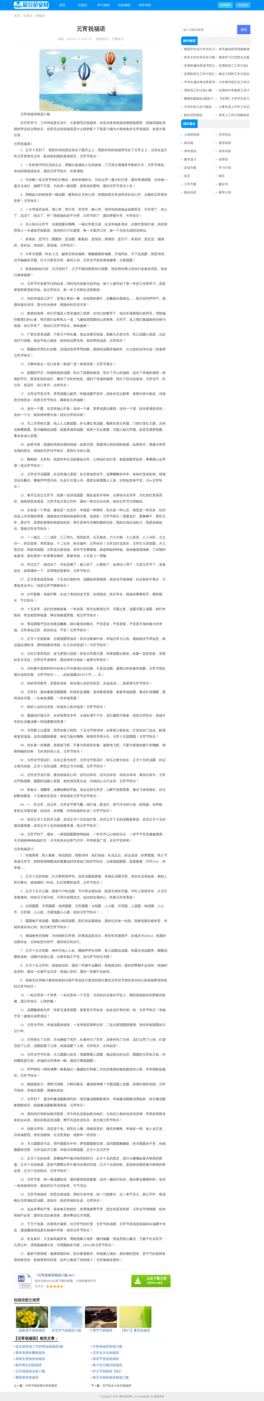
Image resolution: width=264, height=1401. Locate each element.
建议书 (223, 184)
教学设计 (190, 159)
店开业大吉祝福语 (106, 1352)
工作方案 (190, 184)
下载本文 (118, 39)
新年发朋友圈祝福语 (30, 1352)
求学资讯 (190, 151)
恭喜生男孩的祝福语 (30, 1359)
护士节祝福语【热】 (107, 1371)
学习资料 (103, 5)
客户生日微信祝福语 (107, 1365)
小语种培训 (191, 134)
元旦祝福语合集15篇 (30, 1371)
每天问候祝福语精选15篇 (111, 1377)
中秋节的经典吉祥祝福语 (41, 1385)
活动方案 (190, 167)
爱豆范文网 (125, 1396)
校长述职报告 (193, 115)
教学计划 (225, 192)
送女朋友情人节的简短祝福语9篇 (39, 1346)
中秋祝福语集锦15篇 (107, 1346)
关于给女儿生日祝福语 (117, 1385)
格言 (222, 176)
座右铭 (188, 143)
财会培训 (190, 192)
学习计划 (225, 167)
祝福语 (40, 15)
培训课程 (124, 5)
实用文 (82, 5)
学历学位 (225, 134)
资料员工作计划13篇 (198, 90)
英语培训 (225, 143)
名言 (187, 176)
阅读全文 (102, 39)
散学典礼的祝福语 (28, 1365)
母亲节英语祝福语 (106, 1359)
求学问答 (145, 5)
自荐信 (223, 159)
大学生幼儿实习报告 (198, 106)
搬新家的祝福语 (27, 1377)
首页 (62, 5)
